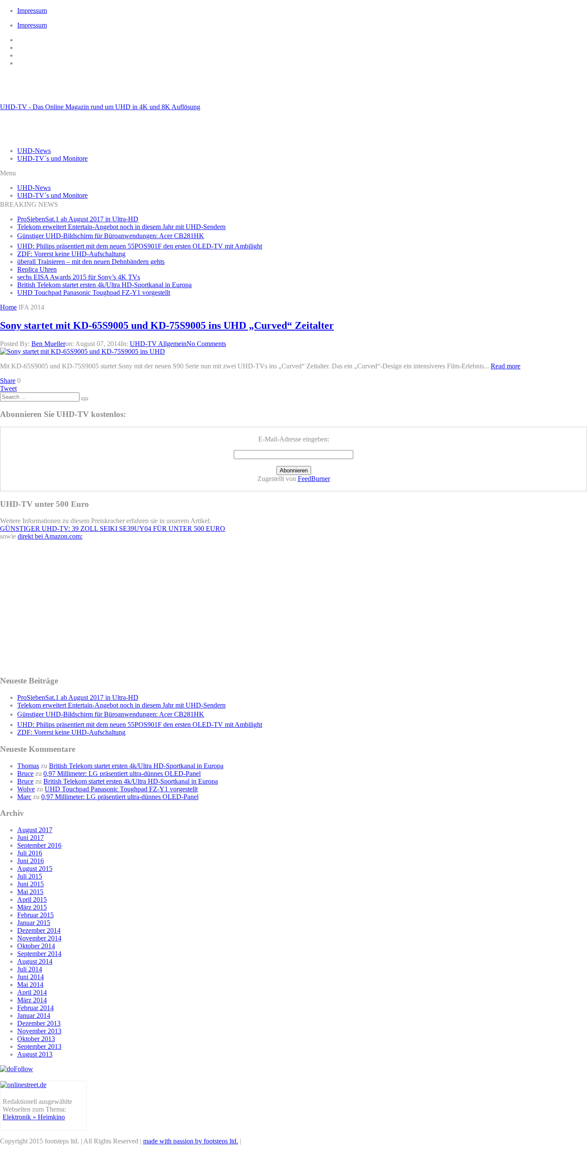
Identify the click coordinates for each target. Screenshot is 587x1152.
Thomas (28, 765)
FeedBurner (314, 478)
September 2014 (39, 953)
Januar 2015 (33, 922)
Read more (505, 366)
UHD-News (34, 150)
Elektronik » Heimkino (34, 1117)
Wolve (26, 789)
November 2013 (39, 1031)
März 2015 (32, 907)
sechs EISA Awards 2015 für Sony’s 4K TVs (78, 277)
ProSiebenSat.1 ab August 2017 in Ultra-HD (77, 219)
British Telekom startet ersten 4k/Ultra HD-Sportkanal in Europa (104, 284)
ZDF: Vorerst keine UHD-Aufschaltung (71, 253)
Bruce (25, 773)
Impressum (32, 10)
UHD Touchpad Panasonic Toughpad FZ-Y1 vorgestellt (93, 292)
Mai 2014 (30, 984)
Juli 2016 (29, 853)
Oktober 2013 (36, 1038)
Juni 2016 (30, 860)
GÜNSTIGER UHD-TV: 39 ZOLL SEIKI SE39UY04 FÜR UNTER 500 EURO (112, 528)
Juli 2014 (29, 969)
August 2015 (34, 868)
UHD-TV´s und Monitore (52, 158)
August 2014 (34, 961)
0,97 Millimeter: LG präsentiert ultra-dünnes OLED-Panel (122, 773)
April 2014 (32, 992)
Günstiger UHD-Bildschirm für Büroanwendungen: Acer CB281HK (110, 235)
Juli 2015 (29, 876)
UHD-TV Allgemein (158, 343)
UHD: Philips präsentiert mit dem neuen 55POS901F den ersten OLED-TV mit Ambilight (139, 246)
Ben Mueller (48, 343)
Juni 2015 (30, 884)
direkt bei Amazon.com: (50, 536)
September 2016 (39, 845)
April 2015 (32, 899)
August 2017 (34, 829)
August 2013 (34, 1054)
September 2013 (39, 1046)
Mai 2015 (30, 891)
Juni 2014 (30, 976)
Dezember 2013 (39, 1023)
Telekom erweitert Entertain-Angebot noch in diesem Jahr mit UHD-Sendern (121, 226)
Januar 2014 (33, 1015)
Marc (24, 796)
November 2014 (39, 938)
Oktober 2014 (36, 946)
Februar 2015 (35, 915)
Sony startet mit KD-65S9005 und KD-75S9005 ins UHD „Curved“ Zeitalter (167, 325)
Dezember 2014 (39, 930)
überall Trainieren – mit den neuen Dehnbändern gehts (91, 261)
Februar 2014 (35, 1007)
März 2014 (32, 1000)
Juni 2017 (30, 837)
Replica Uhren (37, 269)
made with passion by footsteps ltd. (190, 1141)
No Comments (206, 343)
